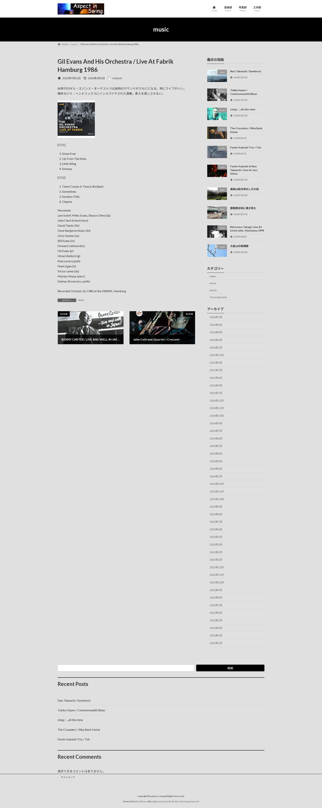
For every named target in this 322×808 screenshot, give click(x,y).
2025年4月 (216, 385)
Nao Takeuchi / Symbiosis (245, 71)
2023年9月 (216, 506)
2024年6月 (216, 438)
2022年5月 (216, 620)
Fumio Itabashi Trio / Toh (245, 147)
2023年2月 (216, 552)
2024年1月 (216, 476)
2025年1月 (216, 392)
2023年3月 (216, 544)
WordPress (141, 801)
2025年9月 (216, 362)
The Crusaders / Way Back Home (79, 729)
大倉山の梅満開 (239, 246)
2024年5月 (216, 445)
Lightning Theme (160, 801)
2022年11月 (217, 574)
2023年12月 (217, 483)
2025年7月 (216, 370)
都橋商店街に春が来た (243, 207)
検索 (230, 668)
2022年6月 (216, 612)
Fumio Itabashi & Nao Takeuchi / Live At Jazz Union (244, 170)
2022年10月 (217, 582)
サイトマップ (68, 777)
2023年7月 (216, 521)
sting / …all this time (242, 109)
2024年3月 (216, 461)
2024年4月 (216, 453)
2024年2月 (216, 468)
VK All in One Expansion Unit (185, 801)
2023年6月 (216, 529)
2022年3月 (216, 635)
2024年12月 (217, 400)
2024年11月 (217, 408)
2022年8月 (216, 597)
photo (213, 290)
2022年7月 (216, 605)
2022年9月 (216, 589)
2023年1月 (216, 559)
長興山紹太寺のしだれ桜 (244, 189)
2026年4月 (216, 332)
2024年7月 (216, 430)
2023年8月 (216, 514)
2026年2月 (216, 347)
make (213, 276)
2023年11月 (217, 491)
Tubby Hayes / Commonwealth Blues (81, 710)
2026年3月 (216, 339)
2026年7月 (216, 317)
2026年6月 (216, 324)
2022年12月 (217, 567)
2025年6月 (216, 377)
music (81, 300)
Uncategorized (218, 297)
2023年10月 (217, 499)
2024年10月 (217, 415)
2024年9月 (216, 423)
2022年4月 (216, 627)
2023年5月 (216, 536)
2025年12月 (217, 355)
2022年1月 (216, 642)
